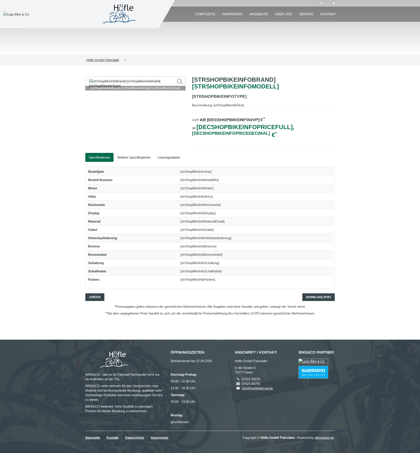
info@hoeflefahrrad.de (257, 388)
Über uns (283, 14)
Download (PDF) (318, 297)
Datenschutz (134, 437)
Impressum (159, 437)
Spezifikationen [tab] (99, 157)
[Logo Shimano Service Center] (313, 372)
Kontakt (328, 14)
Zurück (95, 297)
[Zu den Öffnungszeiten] (321, 3)
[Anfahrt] (334, 3)
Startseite (205, 14)
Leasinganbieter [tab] (169, 157)
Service (306, 14)
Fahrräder (232, 14)
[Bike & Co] (313, 361)
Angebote (259, 14)
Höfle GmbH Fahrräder (102, 60)
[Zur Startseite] (120, 14)
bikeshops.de (324, 437)
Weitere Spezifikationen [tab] (134, 157)
